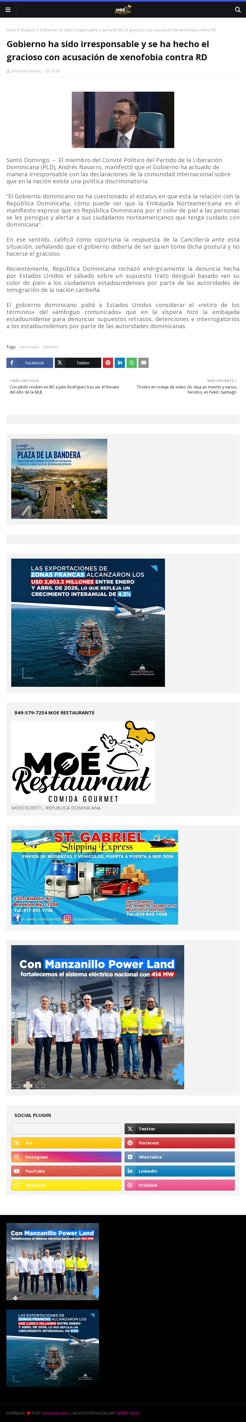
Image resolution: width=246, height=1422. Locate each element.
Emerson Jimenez (26, 71)
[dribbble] (180, 1185)
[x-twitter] (180, 1128)
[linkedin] (180, 1171)
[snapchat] (66, 1185)
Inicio (11, 30)
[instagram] (66, 1157)
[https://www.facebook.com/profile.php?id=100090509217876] (66, 1128)
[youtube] (66, 1171)
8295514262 (128, 1413)
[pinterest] (180, 1142)
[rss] (66, 1142)
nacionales (29, 347)
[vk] (180, 1157)
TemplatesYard (55, 1413)
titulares (27, 30)
